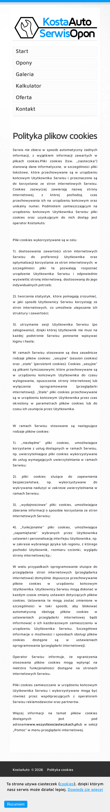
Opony (24, 62)
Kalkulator (28, 86)
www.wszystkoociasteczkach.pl (52, 724)
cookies (67, 783)
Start (22, 51)
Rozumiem (16, 804)
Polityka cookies (60, 769)
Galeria (25, 74)
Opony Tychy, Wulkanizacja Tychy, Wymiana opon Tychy (54, 28)
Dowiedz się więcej (85, 789)
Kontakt (25, 109)
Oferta (24, 97)
